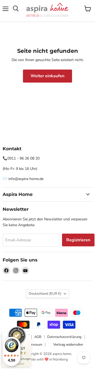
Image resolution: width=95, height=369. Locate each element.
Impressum (33, 344)
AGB (37, 336)
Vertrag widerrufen (68, 344)
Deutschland (45, 293)
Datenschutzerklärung (64, 336)
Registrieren (78, 240)
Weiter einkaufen (47, 76)
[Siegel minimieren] (28, 334)
